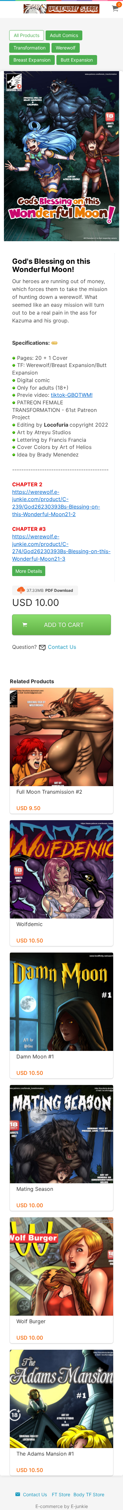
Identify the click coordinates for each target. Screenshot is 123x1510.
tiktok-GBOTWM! (71, 395)
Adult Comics (64, 35)
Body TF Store (88, 1494)
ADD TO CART (64, 624)
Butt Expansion (77, 60)
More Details (28, 571)
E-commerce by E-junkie (61, 1506)
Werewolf (65, 47)
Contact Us (62, 647)
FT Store (61, 1494)
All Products (26, 35)
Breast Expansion (32, 60)
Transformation (29, 47)
